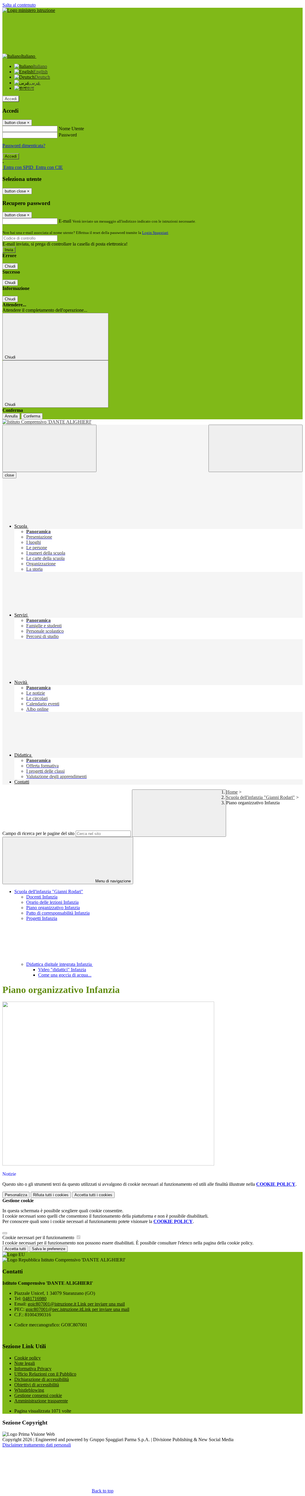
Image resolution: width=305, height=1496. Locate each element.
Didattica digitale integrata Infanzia (59, 964)
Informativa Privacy (33, 1368)
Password (68, 134)
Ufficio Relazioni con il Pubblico (45, 1373)
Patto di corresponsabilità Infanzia (58, 912)
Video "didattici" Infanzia (62, 969)
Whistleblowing (29, 1390)
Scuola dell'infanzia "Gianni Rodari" (260, 797)
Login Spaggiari (155, 232)
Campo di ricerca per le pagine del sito (38, 833)
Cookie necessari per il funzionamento (38, 1237)
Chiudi (10, 266)
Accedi (11, 99)
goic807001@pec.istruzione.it (77, 1309)
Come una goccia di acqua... (64, 974)
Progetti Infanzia (41, 918)
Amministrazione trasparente (41, 1400)
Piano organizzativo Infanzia (53, 907)
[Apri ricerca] (255, 448)
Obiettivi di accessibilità (36, 1384)
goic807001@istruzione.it (76, 1303)
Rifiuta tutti (51, 1195)
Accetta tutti (93, 1195)
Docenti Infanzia (41, 896)
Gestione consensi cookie (38, 1395)
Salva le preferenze (48, 1249)
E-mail (65, 221)
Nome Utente (71, 128)
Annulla (11, 416)
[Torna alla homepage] (152, 422)
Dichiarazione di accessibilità (41, 1379)
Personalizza (16, 1195)
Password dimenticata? (23, 145)
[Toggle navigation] (49, 448)
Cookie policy (27, 1357)
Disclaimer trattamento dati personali (36, 1444)
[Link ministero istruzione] (28, 10)
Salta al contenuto (19, 4)
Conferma (32, 416)
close (9, 475)
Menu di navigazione (112, 881)
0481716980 (34, 1298)
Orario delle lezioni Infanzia (52, 902)
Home (232, 791)
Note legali (24, 1363)
